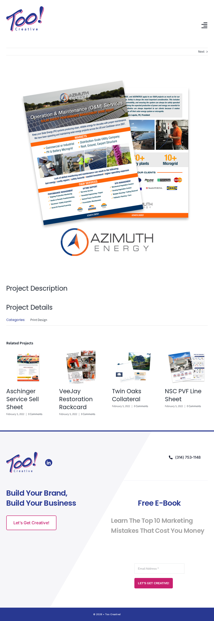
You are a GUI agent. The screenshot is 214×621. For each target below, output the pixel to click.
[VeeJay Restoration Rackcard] (80, 353)
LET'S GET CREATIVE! (153, 583)
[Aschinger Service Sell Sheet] (27, 353)
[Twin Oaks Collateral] (133, 353)
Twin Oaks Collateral (126, 395)
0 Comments (35, 414)
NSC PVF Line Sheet (183, 395)
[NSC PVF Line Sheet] (186, 353)
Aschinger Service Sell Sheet (22, 399)
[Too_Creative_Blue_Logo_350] (25, 8)
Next (201, 51)
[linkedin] (48, 462)
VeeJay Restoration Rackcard (76, 399)
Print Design (38, 320)
